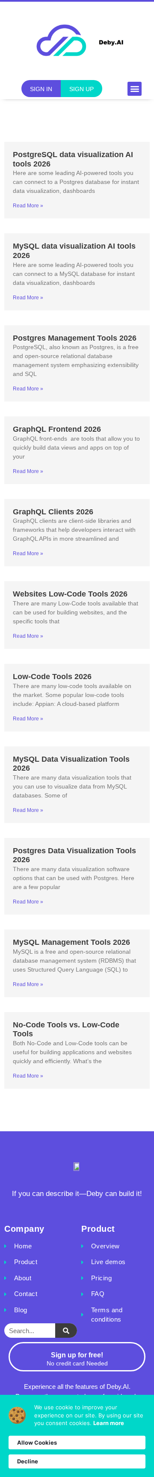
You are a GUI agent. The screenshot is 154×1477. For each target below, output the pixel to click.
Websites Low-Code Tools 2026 (70, 594)
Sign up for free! (77, 1355)
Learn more (108, 1423)
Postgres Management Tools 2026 (74, 338)
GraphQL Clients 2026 (53, 512)
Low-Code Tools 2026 (52, 676)
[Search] (66, 1330)
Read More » (28, 206)
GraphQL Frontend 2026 (57, 429)
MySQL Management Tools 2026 (71, 942)
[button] (134, 89)
